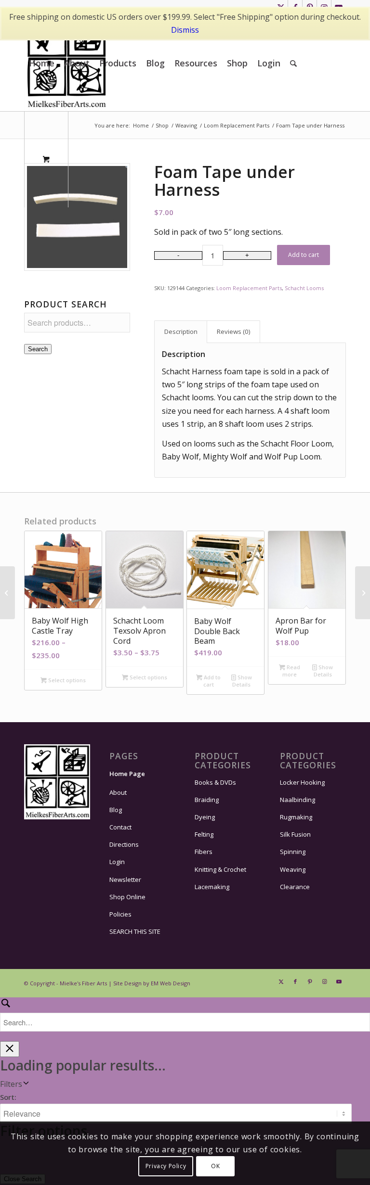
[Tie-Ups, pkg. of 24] (7, 592)
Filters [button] (11, 1084)
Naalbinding (297, 799)
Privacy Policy (165, 1166)
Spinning (292, 851)
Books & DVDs (215, 782)
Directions (124, 844)
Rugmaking (296, 817)
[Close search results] (9, 1049)
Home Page (127, 773)
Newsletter (125, 879)
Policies (120, 914)
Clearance (295, 886)
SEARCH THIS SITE (134, 931)
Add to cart (303, 255)
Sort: (8, 1097)
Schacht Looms (304, 288)
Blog (115, 809)
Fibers (203, 851)
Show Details (242, 681)
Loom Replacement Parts (249, 288)
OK (215, 1166)
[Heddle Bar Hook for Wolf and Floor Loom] (362, 592)
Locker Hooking (302, 782)
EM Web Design (170, 983)
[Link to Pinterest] (310, 981)
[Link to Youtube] (338, 981)
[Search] (293, 63)
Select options (66, 680)
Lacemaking (212, 886)
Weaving (292, 869)
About (118, 792)
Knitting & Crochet (220, 869)
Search (38, 349)
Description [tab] (181, 331)
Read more (291, 670)
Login (117, 861)
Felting (204, 834)
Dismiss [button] (185, 30)
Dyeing (205, 817)
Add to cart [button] (211, 681)
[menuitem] (41, 63)
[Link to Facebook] (295, 981)
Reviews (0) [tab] (234, 331)
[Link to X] (281, 981)
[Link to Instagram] (324, 981)
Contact (120, 827)
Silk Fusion (295, 834)
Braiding (207, 799)
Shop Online (127, 896)
